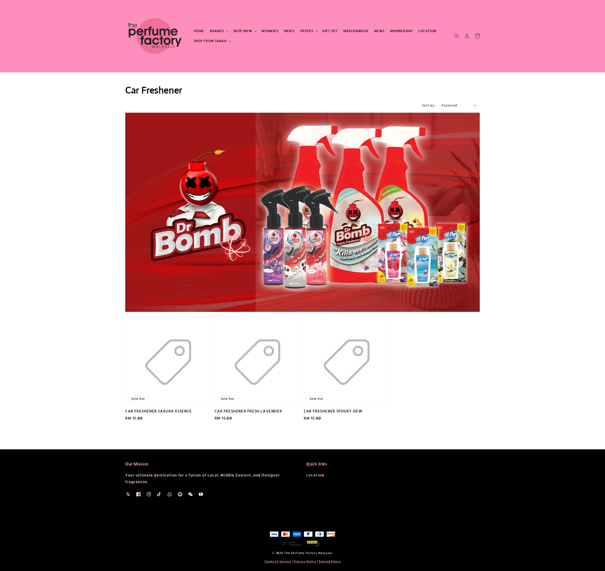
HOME (199, 31)
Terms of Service (277, 561)
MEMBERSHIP (401, 31)
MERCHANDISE (356, 31)
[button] (456, 36)
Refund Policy (330, 561)
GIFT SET (330, 31)
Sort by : (429, 105)
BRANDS (217, 31)
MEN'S (289, 31)
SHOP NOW (242, 31)
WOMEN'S (269, 31)
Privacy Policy (305, 561)
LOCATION (427, 31)
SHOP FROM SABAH (210, 41)
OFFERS (306, 31)
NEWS (379, 31)
